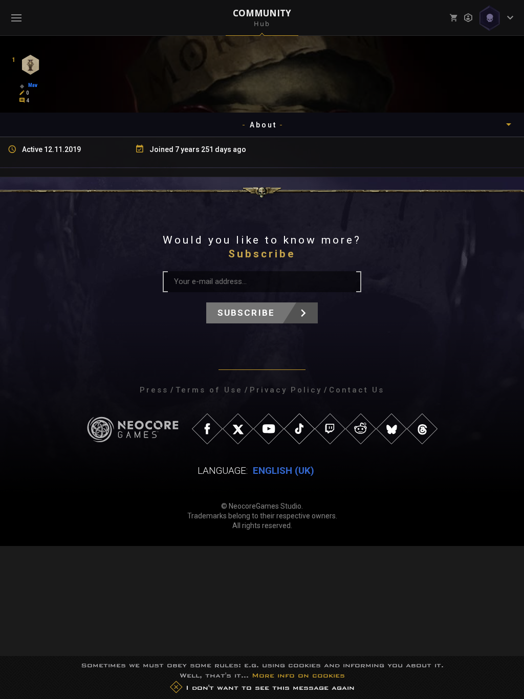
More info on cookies (298, 675)
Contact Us (356, 390)
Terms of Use (209, 390)
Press (154, 390)
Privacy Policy (286, 390)
